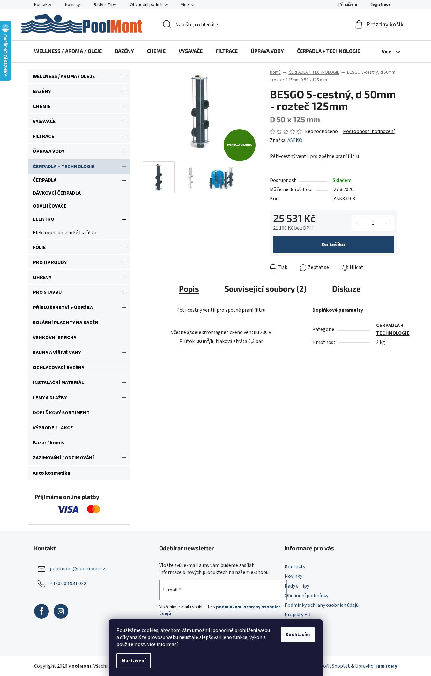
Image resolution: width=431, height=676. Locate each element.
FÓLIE (39, 247)
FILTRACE (43, 136)
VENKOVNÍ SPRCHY (54, 337)
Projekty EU (297, 614)
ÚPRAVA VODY (48, 151)
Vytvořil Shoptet (332, 666)
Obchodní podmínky (149, 5)
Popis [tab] (189, 288)
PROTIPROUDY (50, 262)
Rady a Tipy (105, 5)
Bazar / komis (48, 442)
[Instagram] (61, 611)
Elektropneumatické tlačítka (64, 232)
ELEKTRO (43, 219)
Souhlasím (298, 634)
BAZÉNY (42, 91)
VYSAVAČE (44, 121)
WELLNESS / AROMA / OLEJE (64, 76)
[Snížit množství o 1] (357, 223)
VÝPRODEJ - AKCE (53, 427)
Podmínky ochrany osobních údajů (322, 605)
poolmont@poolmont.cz (77, 568)
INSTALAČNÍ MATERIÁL (58, 382)
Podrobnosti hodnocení (369, 131)
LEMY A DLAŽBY (50, 397)
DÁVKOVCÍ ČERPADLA (57, 193)
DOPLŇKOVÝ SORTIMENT (61, 412)
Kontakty (42, 5)
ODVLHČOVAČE (50, 206)
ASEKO (294, 140)
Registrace (380, 4)
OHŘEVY (42, 277)
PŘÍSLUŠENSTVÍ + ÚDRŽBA (63, 307)
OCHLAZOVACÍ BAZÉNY (58, 367)
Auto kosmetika (51, 473)
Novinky (72, 5)
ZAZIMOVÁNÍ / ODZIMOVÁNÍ (63, 457)
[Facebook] (41, 611)
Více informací (162, 644)
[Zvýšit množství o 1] (389, 223)
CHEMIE (42, 106)
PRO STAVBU (47, 292)
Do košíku (333, 244)
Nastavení (133, 660)
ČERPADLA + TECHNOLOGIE (64, 166)
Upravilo (376, 666)
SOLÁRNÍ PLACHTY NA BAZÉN (66, 322)
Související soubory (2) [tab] (266, 288)
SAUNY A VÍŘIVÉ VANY (57, 352)
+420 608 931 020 (68, 583)
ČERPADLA (44, 179)
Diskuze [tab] (346, 288)
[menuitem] (68, 51)
